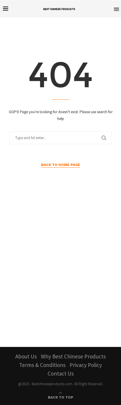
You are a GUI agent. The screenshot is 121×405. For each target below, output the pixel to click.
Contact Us (61, 373)
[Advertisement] (60, 271)
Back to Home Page (60, 165)
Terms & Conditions (42, 364)
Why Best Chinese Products (73, 356)
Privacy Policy (86, 364)
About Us (26, 356)
